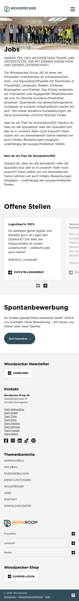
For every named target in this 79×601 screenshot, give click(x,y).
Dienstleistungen (17, 480)
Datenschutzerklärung (30, 597)
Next (45, 285)
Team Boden (11, 412)
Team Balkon (11, 434)
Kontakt (10, 499)
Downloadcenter (17, 505)
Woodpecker (14, 486)
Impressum (10, 597)
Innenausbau (14, 460)
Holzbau (11, 467)
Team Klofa (10, 419)
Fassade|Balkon (16, 473)
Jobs (7, 492)
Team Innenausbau (14, 409)
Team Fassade (12, 430)
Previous (38, 285)
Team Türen (10, 416)
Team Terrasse (12, 426)
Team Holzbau (12, 423)
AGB (47, 597)
